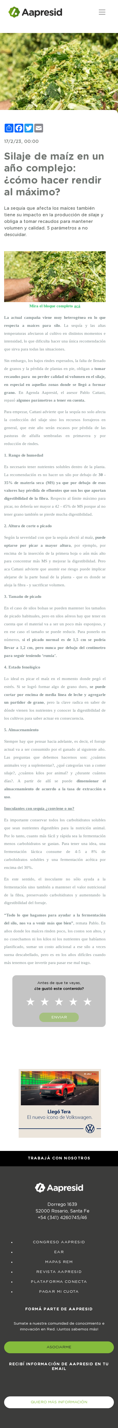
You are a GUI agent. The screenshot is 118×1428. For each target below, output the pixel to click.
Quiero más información (59, 1402)
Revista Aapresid (59, 1272)
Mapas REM (59, 1262)
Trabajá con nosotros (59, 1158)
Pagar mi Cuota (59, 1292)
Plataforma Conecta (59, 1282)
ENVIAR (59, 1017)
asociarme (59, 1347)
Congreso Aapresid (59, 1242)
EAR (59, 1252)
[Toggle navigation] (102, 12)
